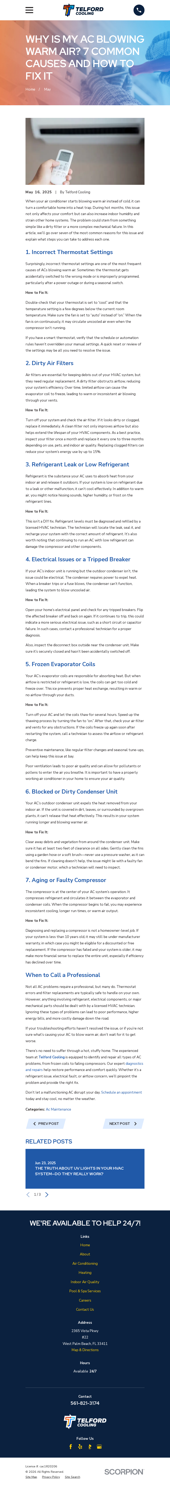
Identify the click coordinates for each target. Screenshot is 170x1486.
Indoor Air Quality (85, 1282)
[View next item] (46, 1194)
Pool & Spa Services (85, 1291)
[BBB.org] (89, 1446)
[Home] (83, 10)
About (85, 1254)
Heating (85, 1272)
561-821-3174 (85, 1403)
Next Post (119, 1123)
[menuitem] (31, 1477)
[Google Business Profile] (99, 1446)
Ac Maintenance (58, 1109)
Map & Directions (85, 1350)
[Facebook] (70, 1446)
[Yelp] (80, 1446)
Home (85, 1245)
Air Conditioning (85, 1263)
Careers (85, 1300)
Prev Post (48, 1123)
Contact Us (85, 1309)
